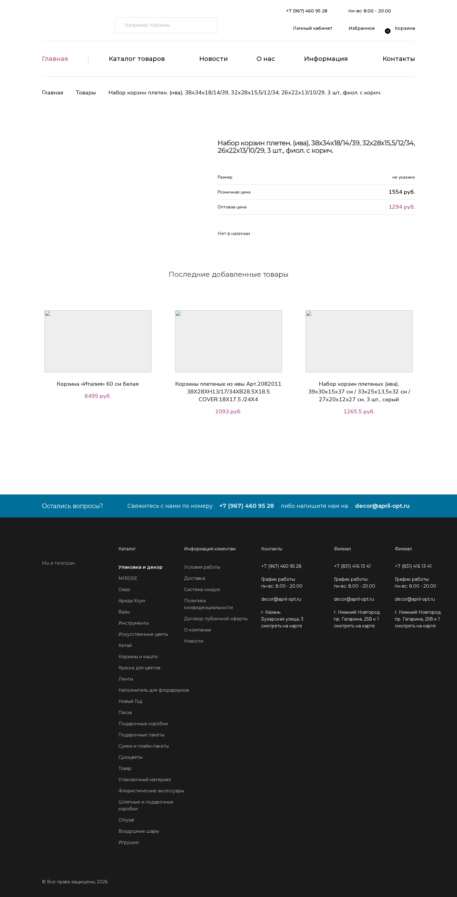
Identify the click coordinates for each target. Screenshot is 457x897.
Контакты (399, 58)
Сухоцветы (130, 757)
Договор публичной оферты (215, 619)
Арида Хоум (131, 600)
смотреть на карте (281, 626)
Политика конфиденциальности (208, 604)
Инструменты (133, 623)
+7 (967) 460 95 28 (306, 11)
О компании (197, 630)
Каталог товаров (137, 58)
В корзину (99, 413)
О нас (265, 58)
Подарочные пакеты (141, 735)
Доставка (194, 578)
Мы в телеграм (58, 563)
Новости (213, 58)
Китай (125, 645)
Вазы (124, 612)
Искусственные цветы (143, 634)
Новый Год (130, 701)
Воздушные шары (138, 831)
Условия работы (202, 567)
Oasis (124, 589)
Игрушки (128, 842)
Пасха (125, 712)
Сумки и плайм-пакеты (143, 746)
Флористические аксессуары (151, 791)
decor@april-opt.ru (382, 506)
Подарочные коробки (143, 723)
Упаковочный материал (144, 779)
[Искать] (209, 25)
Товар (125, 768)
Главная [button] (55, 58)
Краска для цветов (139, 668)
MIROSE (127, 578)
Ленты (125, 679)
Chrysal (126, 820)
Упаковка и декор (140, 567)
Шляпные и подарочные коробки (145, 805)
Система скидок (202, 589)
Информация (326, 58)
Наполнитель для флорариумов (153, 690)
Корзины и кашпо (138, 656)
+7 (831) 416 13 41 (352, 566)
